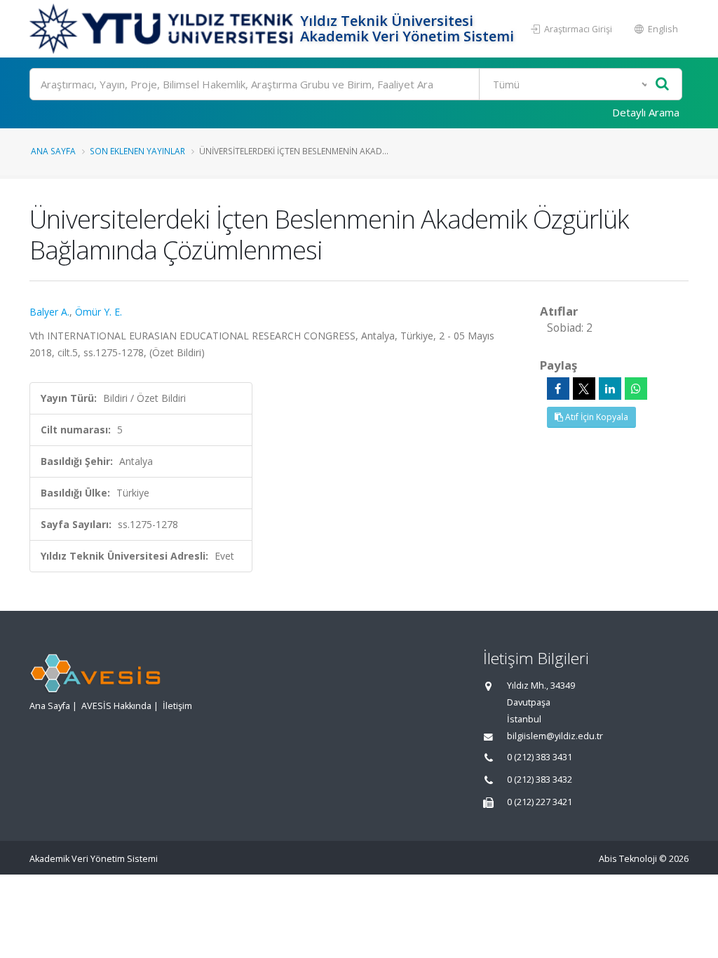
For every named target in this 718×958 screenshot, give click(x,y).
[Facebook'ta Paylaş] (558, 388)
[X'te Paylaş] (584, 388)
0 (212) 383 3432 (539, 779)
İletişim (177, 706)
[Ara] (662, 84)
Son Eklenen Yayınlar (137, 150)
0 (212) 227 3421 (539, 802)
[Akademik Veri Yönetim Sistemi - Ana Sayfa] (163, 29)
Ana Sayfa (53, 150)
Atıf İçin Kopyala (595, 417)
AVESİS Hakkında (116, 706)
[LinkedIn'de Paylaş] (610, 388)
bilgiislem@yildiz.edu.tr (555, 736)
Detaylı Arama (645, 112)
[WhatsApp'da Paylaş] (636, 388)
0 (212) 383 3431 (539, 757)
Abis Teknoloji (628, 859)
